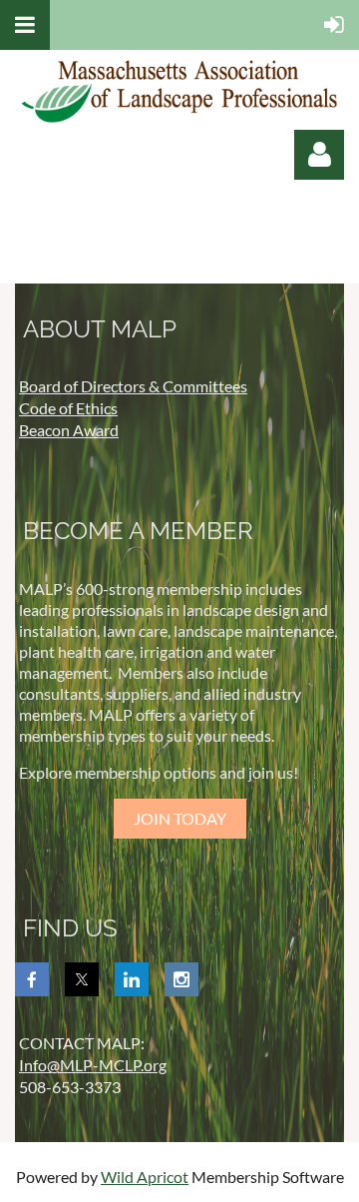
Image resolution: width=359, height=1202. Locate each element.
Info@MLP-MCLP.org (93, 1064)
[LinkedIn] (132, 979)
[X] (82, 979)
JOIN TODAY (180, 818)
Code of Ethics (68, 407)
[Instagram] (181, 979)
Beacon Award (69, 429)
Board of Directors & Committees (133, 385)
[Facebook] (32, 979)
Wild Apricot (144, 1176)
